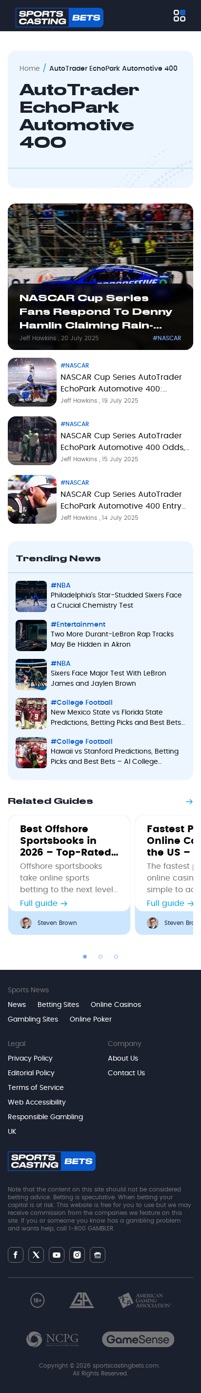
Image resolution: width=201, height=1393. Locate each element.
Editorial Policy (31, 1073)
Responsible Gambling (45, 1117)
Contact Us (126, 1073)
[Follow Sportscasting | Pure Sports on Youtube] (56, 1255)
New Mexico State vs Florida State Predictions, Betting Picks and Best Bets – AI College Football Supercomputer (116, 718)
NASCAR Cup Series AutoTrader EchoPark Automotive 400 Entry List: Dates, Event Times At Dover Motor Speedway (123, 502)
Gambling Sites (33, 1019)
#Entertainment (78, 624)
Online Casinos (116, 1005)
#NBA (61, 585)
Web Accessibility (37, 1102)
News (17, 1005)
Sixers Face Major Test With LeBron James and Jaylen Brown (108, 678)
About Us (123, 1058)
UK (12, 1131)
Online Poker (91, 1019)
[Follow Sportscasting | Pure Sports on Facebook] (16, 1255)
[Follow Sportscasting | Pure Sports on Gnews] (97, 1255)
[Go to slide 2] (100, 957)
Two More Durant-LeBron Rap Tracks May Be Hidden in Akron (112, 639)
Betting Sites (58, 1005)
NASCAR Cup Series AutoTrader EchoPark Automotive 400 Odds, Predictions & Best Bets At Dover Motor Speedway (122, 443)
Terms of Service (36, 1088)
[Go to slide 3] (116, 957)
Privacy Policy (30, 1058)
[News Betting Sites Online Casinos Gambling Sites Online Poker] (179, 15)
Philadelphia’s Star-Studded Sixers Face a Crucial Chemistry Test (116, 600)
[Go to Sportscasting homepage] (59, 17)
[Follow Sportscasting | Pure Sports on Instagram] (77, 1255)
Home (30, 68)
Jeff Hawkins (39, 338)
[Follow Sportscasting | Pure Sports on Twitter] (36, 1255)
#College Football (82, 702)
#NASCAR (167, 338)
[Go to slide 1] (85, 957)
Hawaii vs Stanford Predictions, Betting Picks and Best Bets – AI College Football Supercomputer (115, 757)
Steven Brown (57, 923)
